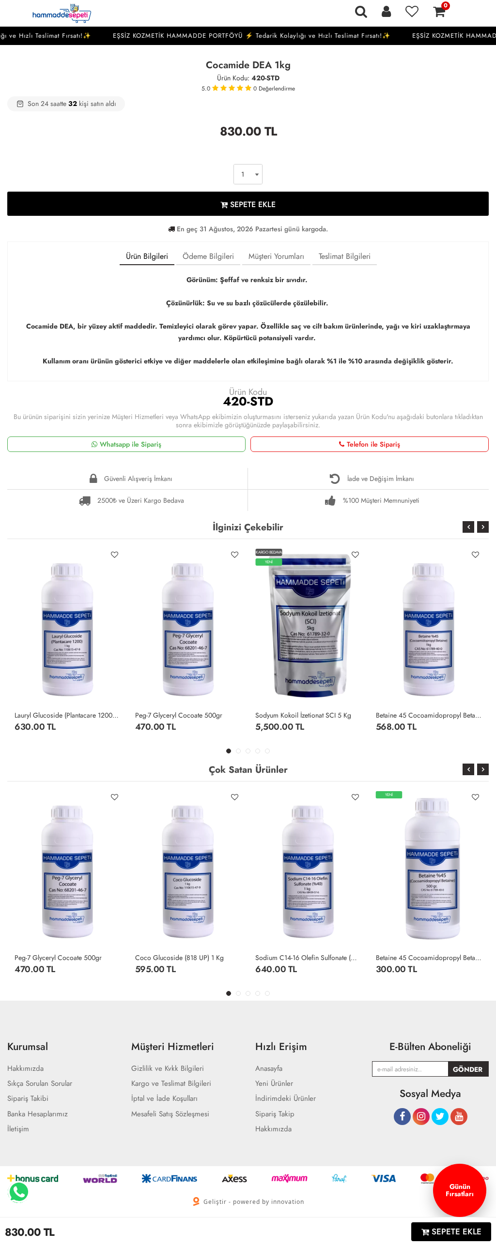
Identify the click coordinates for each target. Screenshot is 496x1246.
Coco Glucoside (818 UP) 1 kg (179, 957)
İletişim (18, 1129)
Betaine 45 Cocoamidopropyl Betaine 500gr (429, 957)
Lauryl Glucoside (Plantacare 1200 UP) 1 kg (68, 715)
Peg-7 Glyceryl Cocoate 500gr (178, 715)
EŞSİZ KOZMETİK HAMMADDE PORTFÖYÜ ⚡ (284, 35)
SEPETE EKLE (252, 204)
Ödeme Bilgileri (208, 256)
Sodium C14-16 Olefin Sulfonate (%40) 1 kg (308, 957)
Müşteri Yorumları (276, 256)
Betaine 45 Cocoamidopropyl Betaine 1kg (429, 715)
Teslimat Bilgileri (345, 256)
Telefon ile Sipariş (373, 444)
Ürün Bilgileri (147, 256)
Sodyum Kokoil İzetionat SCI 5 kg (303, 715)
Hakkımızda (273, 1129)
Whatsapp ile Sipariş (130, 444)
